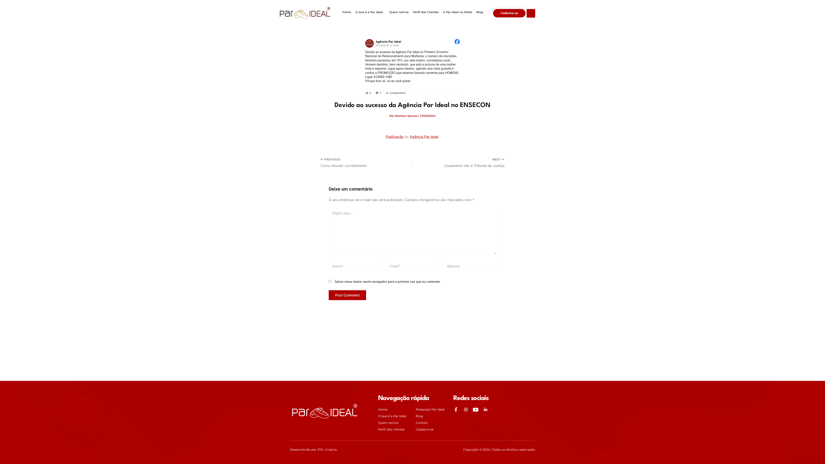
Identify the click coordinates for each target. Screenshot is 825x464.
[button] (370, 12)
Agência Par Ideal (424, 136)
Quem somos (399, 12)
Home (346, 12)
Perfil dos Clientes (426, 12)
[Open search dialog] (531, 13)
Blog (479, 12)
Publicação (395, 136)
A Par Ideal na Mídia (457, 12)
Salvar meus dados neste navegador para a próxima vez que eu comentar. (387, 281)
